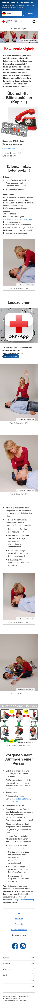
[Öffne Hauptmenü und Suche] (34, 21)
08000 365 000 (8, 148)
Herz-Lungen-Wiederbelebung (21, 899)
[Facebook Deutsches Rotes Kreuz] (15, 946)
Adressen (6, 996)
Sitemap (13, 996)
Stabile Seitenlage (10, 219)
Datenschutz (16, 998)
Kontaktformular (23, 996)
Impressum (7, 998)
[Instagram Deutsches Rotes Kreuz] (23, 946)
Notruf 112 (27, 219)
